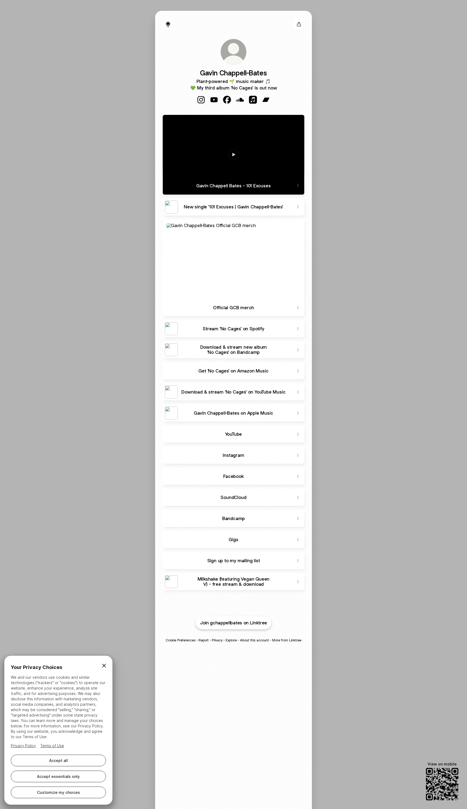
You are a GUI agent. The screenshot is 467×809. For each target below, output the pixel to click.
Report (204, 640)
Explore (231, 640)
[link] (201, 99)
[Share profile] (298, 24)
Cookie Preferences (180, 640)
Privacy (217, 640)
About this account (254, 640)
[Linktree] (168, 24)
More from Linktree (286, 640)
